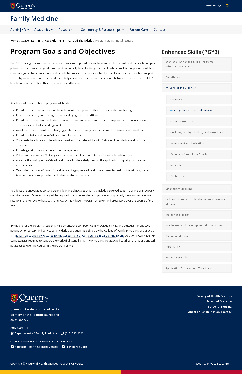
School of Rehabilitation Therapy (209, 312)
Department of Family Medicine (36, 333)
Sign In (211, 5)
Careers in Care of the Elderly (188, 154)
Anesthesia (173, 77)
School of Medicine (219, 301)
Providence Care (76, 347)
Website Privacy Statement (214, 363)
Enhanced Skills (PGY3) (51, 40)
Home (14, 40)
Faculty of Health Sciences (214, 296)
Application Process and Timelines (188, 268)
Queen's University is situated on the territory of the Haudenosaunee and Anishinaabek (34, 315)
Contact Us (177, 176)
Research (66, 30)
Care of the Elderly (80, 40)
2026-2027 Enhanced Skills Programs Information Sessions (190, 64)
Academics (42, 30)
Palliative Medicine (178, 236)
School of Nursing (220, 306)
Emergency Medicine (179, 188)
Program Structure (181, 121)
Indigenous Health (178, 214)
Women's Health (176, 257)
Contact (160, 30)
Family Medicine (34, 18)
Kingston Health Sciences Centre (36, 347)
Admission (176, 165)
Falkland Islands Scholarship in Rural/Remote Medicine (196, 202)
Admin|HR (18, 30)
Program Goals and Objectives (193, 110)
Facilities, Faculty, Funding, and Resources (196, 132)
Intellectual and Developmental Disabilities (194, 225)
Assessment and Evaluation (187, 143)
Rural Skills (173, 247)
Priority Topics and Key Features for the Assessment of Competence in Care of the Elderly (69, 235)
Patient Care (138, 30)
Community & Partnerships (101, 30)
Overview (176, 99)
